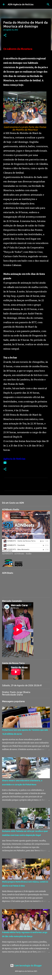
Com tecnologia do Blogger (28, 965)
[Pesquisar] (48, 4)
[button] (5, 35)
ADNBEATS (7, 553)
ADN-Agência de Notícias (21, 4)
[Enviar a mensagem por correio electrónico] (5, 464)
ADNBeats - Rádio (22, 553)
